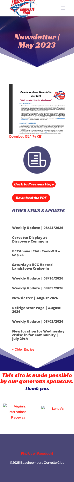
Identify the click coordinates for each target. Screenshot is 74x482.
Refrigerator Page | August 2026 (36, 309)
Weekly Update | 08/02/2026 (37, 321)
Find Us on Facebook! (37, 453)
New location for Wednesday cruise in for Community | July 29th (38, 335)
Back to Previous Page (34, 184)
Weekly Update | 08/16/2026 (37, 278)
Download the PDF (31, 197)
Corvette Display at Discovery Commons (30, 239)
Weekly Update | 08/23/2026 (37, 227)
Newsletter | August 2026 (35, 298)
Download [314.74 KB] (25, 136)
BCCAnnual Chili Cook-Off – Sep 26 (36, 253)
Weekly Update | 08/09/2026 (37, 288)
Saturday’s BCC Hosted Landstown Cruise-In (32, 266)
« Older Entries (23, 349)
